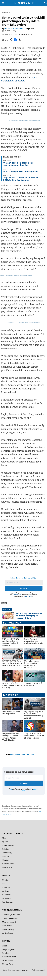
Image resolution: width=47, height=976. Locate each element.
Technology (7, 852)
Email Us (6, 887)
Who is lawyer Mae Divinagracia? (20, 171)
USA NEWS (7, 867)
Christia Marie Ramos (14, 28)
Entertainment (8, 845)
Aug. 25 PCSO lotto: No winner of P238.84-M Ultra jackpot (20, 178)
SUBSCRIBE (24, 783)
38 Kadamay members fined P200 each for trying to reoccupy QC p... (29, 615)
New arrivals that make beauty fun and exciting (12, 685)
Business (5, 856)
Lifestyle (5, 849)
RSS (4, 883)
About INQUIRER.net (11, 915)
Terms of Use (17, 594)
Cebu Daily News (9, 957)
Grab (23, 754)
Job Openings (7, 902)
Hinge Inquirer (8, 949)
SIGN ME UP (24, 588)
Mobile (5, 880)
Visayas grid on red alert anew (33, 684)
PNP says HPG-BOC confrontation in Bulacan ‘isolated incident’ (10, 642)
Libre (4, 946)
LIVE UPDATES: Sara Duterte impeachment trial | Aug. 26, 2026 (12, 663)
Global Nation (8, 863)
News (4, 838)
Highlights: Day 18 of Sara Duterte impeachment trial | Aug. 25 (33, 714)
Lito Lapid (30, 754)
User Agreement (9, 922)
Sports (5, 841)
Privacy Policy (27, 596)
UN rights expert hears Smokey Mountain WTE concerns (32, 664)
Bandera (6, 953)
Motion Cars (7, 964)
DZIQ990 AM (7, 960)
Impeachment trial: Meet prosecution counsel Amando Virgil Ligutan (11, 736)
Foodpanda (15, 754)
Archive (5, 891)
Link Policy (7, 925)
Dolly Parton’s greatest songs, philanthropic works (33, 641)
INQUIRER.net (7, 34)
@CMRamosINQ (9, 31)
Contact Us (6, 894)
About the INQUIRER (11, 918)
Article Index (7, 933)
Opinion (5, 860)
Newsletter (6, 898)
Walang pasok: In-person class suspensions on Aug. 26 (18, 163)
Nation (6, 12)
